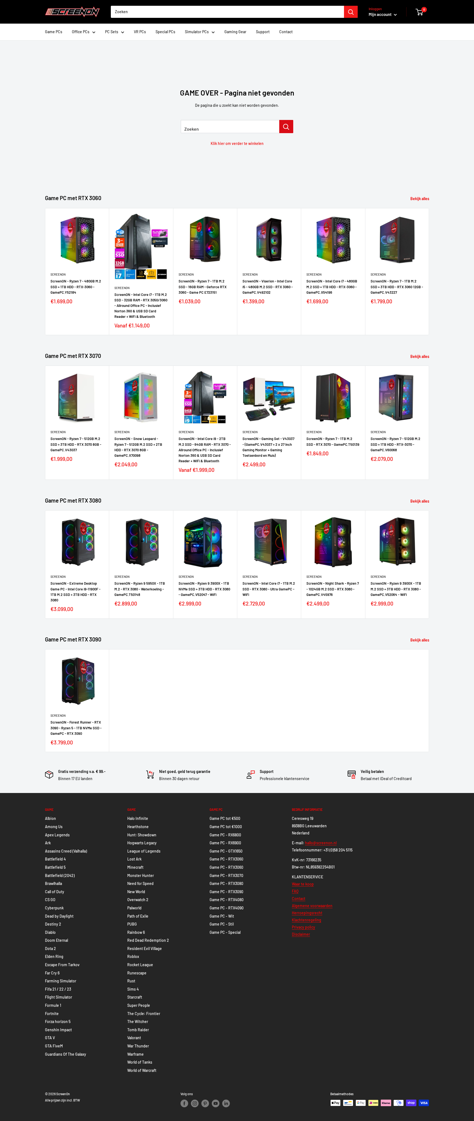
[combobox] (227, 12)
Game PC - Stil (222, 924)
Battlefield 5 (55, 867)
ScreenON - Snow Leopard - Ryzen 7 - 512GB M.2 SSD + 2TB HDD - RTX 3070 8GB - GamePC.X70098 (138, 447)
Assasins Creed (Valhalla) (66, 851)
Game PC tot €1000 (226, 826)
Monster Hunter (140, 875)
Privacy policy (303, 927)
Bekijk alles (420, 198)
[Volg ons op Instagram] (195, 1103)
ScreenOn (58, 274)
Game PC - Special (225, 932)
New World (136, 891)
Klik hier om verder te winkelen (237, 143)
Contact (286, 31)
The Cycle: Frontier (143, 1013)
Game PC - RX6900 (225, 842)
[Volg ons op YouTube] (215, 1103)
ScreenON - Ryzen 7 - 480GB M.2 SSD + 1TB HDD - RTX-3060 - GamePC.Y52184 (75, 286)
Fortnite (52, 1013)
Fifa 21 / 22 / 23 (58, 989)
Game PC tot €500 (225, 818)
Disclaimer (301, 934)
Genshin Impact (58, 1029)
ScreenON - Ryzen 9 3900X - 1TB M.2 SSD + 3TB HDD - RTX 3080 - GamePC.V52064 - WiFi (396, 588)
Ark (48, 842)
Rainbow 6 (136, 932)
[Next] (429, 271)
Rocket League (140, 964)
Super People (138, 1005)
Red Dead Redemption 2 (148, 940)
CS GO (50, 899)
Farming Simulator (60, 981)
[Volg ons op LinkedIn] (226, 1103)
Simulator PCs (197, 31)
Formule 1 (53, 1005)
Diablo (50, 932)
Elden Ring (54, 956)
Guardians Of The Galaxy (65, 1054)
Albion (50, 818)
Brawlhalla (53, 883)
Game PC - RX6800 (225, 835)
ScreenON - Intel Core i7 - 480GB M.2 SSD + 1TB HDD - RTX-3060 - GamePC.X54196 (331, 286)
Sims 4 (133, 989)
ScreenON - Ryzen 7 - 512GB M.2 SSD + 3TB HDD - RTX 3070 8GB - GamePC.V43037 (75, 444)
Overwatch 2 (137, 899)
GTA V (50, 1037)
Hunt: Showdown (141, 835)
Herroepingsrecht (307, 912)
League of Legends (143, 851)
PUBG (132, 924)
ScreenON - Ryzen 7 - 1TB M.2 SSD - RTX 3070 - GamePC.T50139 (332, 442)
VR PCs (140, 31)
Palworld (134, 908)
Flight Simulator (58, 997)
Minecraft (135, 867)
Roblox (133, 956)
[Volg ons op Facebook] (184, 1103)
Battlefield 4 (55, 859)
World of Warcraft (141, 1070)
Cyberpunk (54, 908)
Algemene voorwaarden (312, 905)
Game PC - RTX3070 (226, 875)
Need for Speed (140, 883)
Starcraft (134, 997)
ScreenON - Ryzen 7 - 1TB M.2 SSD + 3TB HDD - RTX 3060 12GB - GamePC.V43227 (397, 286)
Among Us (54, 826)
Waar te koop (303, 884)
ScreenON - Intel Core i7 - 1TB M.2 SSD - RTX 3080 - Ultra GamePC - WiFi (268, 588)
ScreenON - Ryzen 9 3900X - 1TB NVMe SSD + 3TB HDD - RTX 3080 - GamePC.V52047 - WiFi (204, 588)
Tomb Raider (138, 1029)
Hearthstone (138, 826)
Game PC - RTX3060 (226, 859)
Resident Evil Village (144, 948)
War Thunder (138, 1046)
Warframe (135, 1054)
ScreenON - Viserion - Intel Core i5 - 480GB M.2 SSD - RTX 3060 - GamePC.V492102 (267, 286)
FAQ (295, 891)
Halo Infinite (137, 818)
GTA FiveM (54, 1046)
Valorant (134, 1037)
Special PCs (165, 31)
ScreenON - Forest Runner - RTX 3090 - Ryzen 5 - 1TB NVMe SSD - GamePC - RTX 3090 (75, 727)
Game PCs (53, 31)
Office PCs (80, 31)
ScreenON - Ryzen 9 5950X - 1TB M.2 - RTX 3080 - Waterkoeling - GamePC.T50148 (139, 588)
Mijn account (381, 14)
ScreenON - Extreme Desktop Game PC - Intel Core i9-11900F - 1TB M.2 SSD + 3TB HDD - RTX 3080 (75, 591)
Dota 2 (50, 948)
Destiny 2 (53, 924)
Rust (131, 981)
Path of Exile (137, 916)
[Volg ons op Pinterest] (205, 1103)
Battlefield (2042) (60, 875)
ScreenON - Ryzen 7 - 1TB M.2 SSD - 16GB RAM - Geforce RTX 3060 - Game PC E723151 (203, 286)
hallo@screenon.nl (321, 842)
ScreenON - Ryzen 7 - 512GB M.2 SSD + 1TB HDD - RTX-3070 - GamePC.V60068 (395, 444)
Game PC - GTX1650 (226, 851)
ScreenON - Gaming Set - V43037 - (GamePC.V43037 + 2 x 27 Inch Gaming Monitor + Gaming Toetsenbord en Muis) (268, 447)
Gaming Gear (235, 31)
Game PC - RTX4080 (227, 899)
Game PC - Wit (222, 916)
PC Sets (111, 31)
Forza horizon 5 (57, 1021)
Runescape (136, 973)
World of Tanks (139, 1062)
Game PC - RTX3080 (226, 883)
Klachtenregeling (306, 920)
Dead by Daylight (59, 916)
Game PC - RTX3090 (226, 891)
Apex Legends (57, 835)
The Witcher (137, 1021)
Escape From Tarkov (62, 964)
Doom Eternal (56, 940)
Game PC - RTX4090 (227, 908)
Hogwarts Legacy (142, 842)
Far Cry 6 (52, 973)
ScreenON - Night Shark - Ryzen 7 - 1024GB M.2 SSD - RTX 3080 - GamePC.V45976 (332, 588)
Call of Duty (54, 891)
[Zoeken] (351, 12)
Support (263, 31)
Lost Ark (134, 859)
